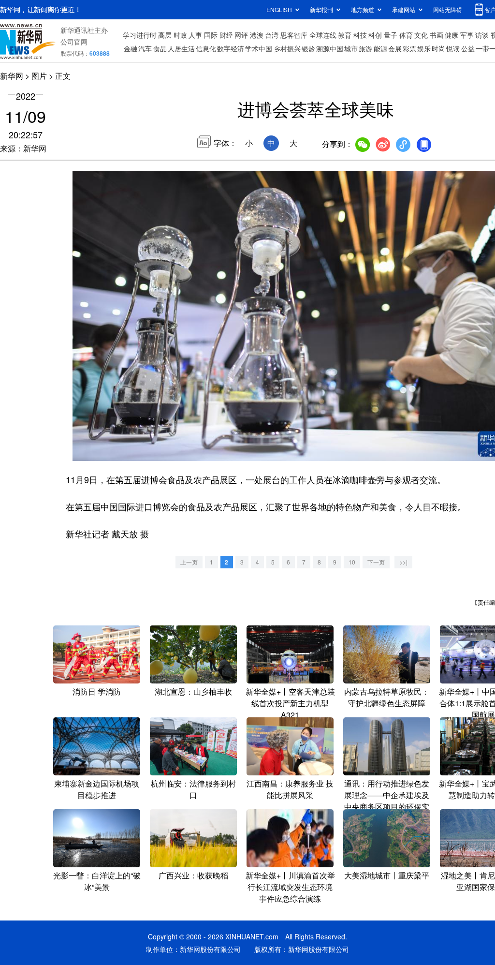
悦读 (453, 48)
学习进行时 (140, 35)
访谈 (482, 35)
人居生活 (181, 48)
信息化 (206, 48)
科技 (360, 35)
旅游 (365, 48)
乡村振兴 (287, 48)
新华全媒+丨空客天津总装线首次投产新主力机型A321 (290, 703)
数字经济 (230, 48)
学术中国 (258, 48)
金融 (130, 48)
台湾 (271, 35)
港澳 (256, 35)
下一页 (376, 562)
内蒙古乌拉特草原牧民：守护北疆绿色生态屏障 (386, 697)
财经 (226, 35)
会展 (395, 48)
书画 (436, 35)
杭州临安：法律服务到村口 (193, 789)
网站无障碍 (447, 9)
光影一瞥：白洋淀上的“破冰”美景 (97, 881)
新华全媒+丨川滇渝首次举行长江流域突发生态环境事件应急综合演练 (290, 887)
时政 (180, 35)
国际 (211, 35)
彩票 (409, 48)
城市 (351, 48)
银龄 (308, 48)
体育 (406, 35)
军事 (467, 35)
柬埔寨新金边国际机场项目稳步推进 (96, 789)
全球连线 (322, 35)
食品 (160, 48)
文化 (421, 35)
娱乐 (424, 48)
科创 (375, 35)
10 (352, 562)
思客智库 (293, 35)
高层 (165, 35)
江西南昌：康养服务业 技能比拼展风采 (290, 789)
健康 (451, 35)
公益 (468, 48)
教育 (344, 35)
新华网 (11, 75)
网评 (241, 35)
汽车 (145, 48)
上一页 (189, 562)
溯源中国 (329, 48)
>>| (403, 562)
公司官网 (73, 41)
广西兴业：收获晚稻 (193, 875)
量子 (390, 35)
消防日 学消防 (97, 691)
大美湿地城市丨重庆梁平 (386, 875)
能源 (380, 48)
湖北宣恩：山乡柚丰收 (193, 691)
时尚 (438, 48)
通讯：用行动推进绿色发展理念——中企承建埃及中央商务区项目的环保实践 (386, 801)
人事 (195, 35)
